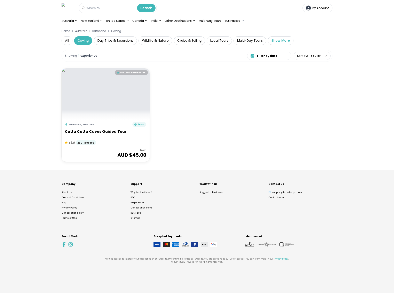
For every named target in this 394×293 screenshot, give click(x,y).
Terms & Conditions (73, 197)
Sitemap (135, 218)
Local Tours (219, 40)
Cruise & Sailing (189, 40)
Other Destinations (178, 21)
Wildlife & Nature (155, 40)
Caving (116, 31)
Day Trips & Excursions (115, 40)
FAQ (133, 197)
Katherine (99, 31)
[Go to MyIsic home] (68, 8)
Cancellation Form (141, 207)
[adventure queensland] (267, 244)
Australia (68, 21)
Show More (280, 40)
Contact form (276, 197)
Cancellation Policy (73, 212)
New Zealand (90, 21)
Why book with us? (141, 192)
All (67, 40)
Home (66, 31)
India (154, 21)
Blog (64, 202)
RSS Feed (136, 212)
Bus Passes (232, 21)
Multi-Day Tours (210, 21)
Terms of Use (69, 218)
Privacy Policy (69, 207)
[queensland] (286, 244)
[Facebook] (64, 244)
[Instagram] (70, 244)
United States (115, 21)
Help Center (137, 202)
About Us (67, 192)
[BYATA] (249, 244)
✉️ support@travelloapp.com (285, 192)
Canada (138, 21)
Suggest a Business (211, 192)
